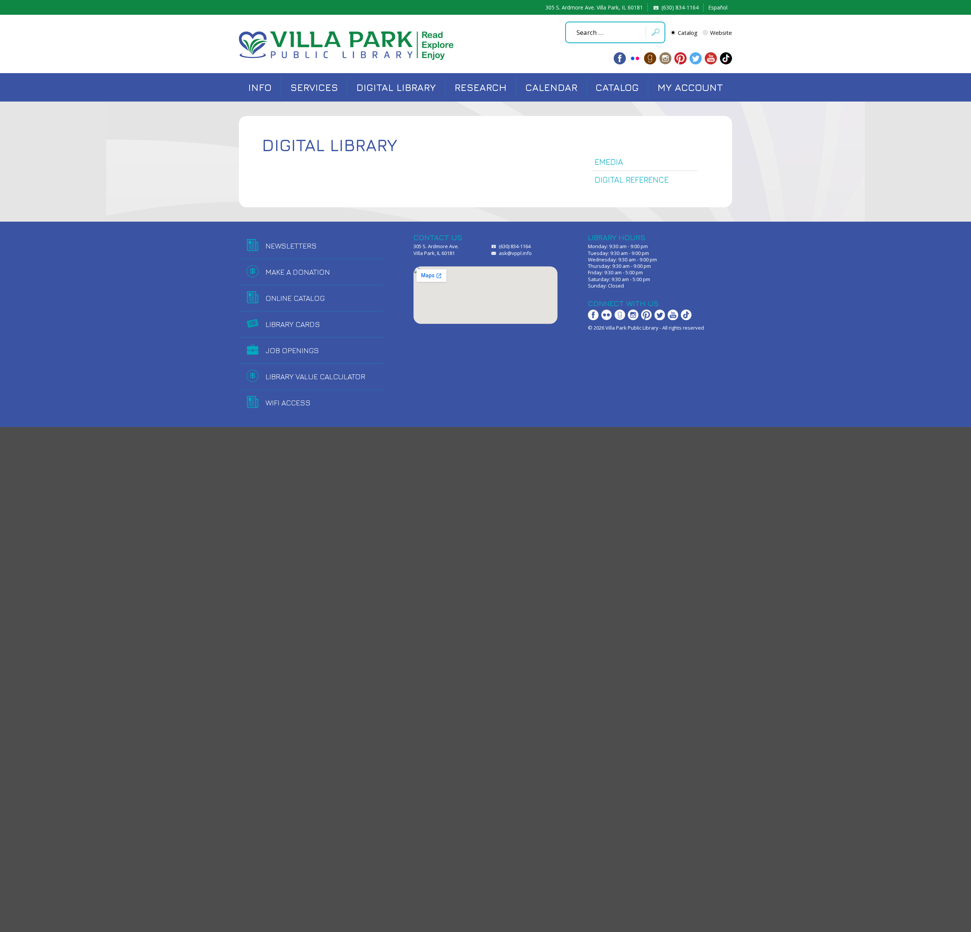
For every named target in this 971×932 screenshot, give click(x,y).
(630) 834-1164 (680, 7)
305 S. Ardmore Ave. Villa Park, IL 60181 (594, 7)
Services (314, 87)
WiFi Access (288, 402)
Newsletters (291, 245)
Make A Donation (298, 271)
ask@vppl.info (515, 253)
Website (721, 32)
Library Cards (293, 324)
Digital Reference (632, 180)
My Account (690, 87)
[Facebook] (620, 58)
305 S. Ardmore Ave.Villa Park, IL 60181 (436, 249)
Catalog (688, 32)
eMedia (609, 162)
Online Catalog (295, 298)
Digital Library (396, 87)
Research (480, 87)
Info (260, 87)
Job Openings (292, 350)
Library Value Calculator (315, 376)
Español (717, 7)
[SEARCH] (655, 32)
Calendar (551, 87)
